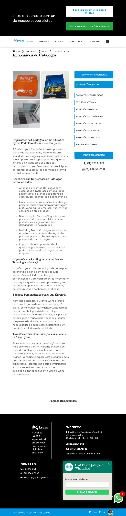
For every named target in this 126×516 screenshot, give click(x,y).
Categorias (31, 51)
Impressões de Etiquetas (88, 123)
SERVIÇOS (74, 41)
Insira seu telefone (76, 479)
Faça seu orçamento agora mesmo (89, 11)
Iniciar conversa (87, 492)
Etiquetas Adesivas (86, 102)
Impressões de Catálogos (89, 116)
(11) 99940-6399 (95, 169)
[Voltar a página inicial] (19, 41)
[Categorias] (107, 42)
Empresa (44, 41)
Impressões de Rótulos (88, 137)
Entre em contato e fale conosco (89, 26)
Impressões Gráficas (87, 109)
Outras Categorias (87, 84)
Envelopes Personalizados (89, 95)
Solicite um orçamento (94, 74)
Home (30, 41)
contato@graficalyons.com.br (38, 477)
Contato (94, 41)
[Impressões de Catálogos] (27, 85)
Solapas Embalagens (86, 144)
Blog (58, 41)
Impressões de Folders (87, 130)
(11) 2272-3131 (95, 163)
